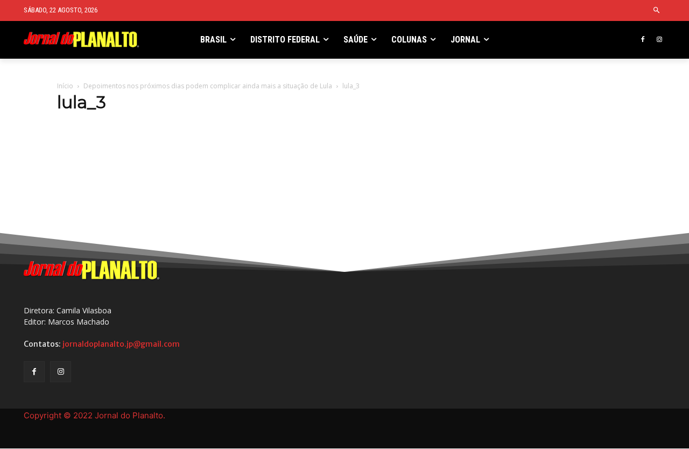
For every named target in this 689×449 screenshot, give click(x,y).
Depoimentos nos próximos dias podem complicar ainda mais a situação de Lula (207, 85)
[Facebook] (642, 40)
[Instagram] (659, 40)
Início (65, 85)
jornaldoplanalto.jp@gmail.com (121, 344)
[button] (657, 10)
